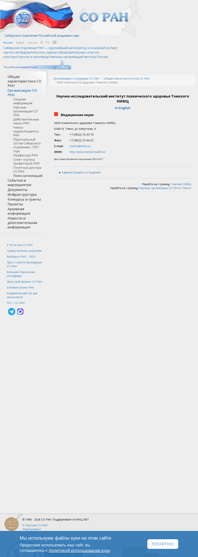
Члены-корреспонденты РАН (26, 131)
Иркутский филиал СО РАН (24, 281)
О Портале (35, 525)
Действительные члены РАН (26, 121)
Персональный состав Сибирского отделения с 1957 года (27, 145)
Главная (41, 42)
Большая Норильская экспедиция (21, 274)
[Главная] (71, 19)
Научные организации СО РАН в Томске (165, 188)
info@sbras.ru (47, 42)
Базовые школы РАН (20, 287)
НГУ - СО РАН (16, 303)
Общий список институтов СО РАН (126, 78)
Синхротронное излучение (24, 251)
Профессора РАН (25, 155)
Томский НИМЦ (181, 184)
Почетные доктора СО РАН (27, 170)
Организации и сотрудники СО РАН (76, 78)
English (20, 42)
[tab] (22, 81)
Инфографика (31, 529)
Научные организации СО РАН (25, 111)
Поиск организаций (27, 176)
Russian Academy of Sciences (35, 65)
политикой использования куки (79, 550)
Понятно (163, 544)
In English (123, 108)
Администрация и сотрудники (81, 172)
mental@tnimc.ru (80, 146)
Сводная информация (22, 101)
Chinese (32, 42)
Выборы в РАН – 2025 (21, 256)
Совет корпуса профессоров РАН (26, 161)
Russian (8, 42)
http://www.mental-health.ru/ (88, 152)
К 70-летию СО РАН (19, 245)
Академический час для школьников (22, 295)
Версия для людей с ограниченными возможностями (54, 42)
